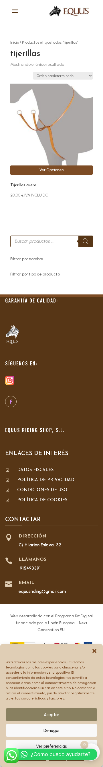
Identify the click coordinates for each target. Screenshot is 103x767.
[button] (94, 651)
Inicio (14, 42)
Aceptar (51, 714)
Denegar (51, 730)
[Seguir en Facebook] (11, 401)
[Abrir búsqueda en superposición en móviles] (51, 241)
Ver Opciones (51, 169)
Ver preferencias (51, 746)
